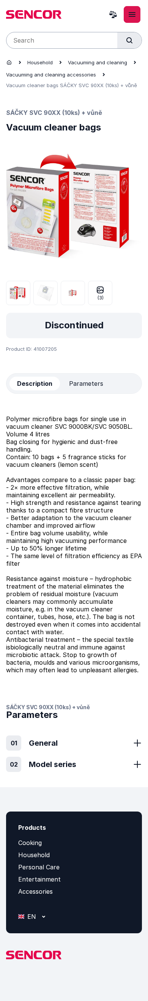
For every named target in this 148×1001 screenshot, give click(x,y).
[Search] (129, 40)
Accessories (35, 891)
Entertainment (39, 879)
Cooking (30, 843)
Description (34, 383)
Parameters (86, 383)
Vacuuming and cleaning (97, 62)
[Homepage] (9, 62)
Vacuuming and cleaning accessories (51, 75)
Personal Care (39, 867)
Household (40, 62)
